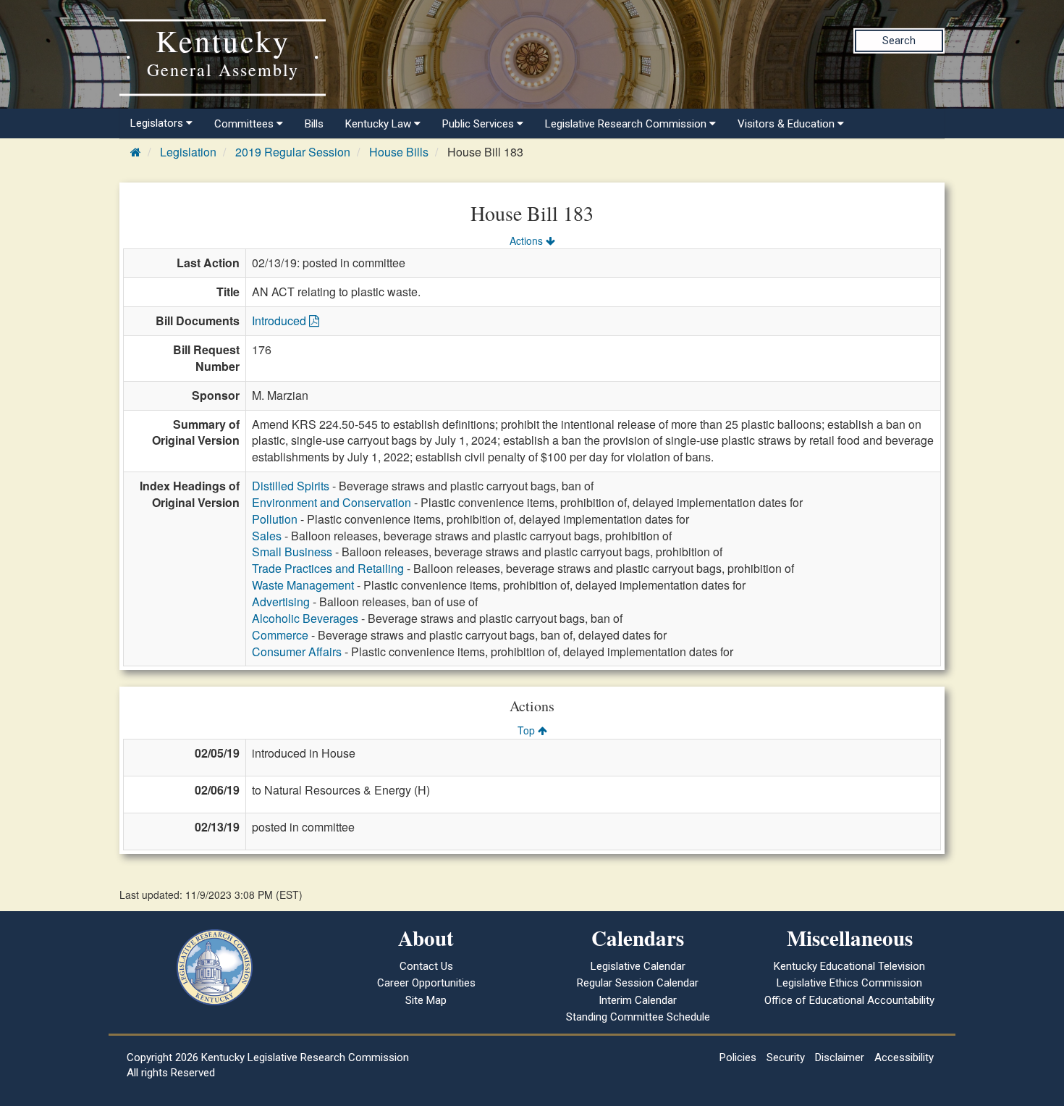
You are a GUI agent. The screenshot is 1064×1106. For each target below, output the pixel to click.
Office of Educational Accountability (849, 1000)
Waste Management (303, 585)
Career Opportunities (426, 982)
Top (528, 730)
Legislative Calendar (638, 966)
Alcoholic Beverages (305, 618)
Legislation (188, 151)
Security (786, 1057)
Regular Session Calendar (637, 982)
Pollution (274, 519)
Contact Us (426, 966)
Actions (528, 240)
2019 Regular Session (292, 151)
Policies (737, 1057)
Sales (267, 535)
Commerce (280, 635)
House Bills (398, 151)
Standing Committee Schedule (638, 1016)
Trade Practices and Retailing (328, 568)
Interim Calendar (638, 1000)
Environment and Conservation (331, 502)
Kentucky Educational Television (849, 966)
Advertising (281, 601)
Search (899, 40)
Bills (314, 123)
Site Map (426, 1000)
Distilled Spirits (290, 485)
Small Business (292, 551)
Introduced (280, 320)
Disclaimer (839, 1057)
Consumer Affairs (297, 651)
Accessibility (904, 1057)
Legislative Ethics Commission (849, 982)
